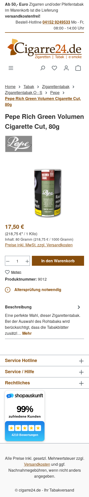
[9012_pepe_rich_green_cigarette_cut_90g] (44, 190)
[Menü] (11, 68)
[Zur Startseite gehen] (44, 49)
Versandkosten (37, 464)
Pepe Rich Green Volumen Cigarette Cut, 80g (43, 101)
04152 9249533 (56, 22)
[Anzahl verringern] (7, 261)
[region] (44, 190)
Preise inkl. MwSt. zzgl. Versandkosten (39, 245)
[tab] (43, 319)
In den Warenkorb (58, 261)
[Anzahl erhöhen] (27, 261)
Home (10, 86)
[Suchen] (42, 68)
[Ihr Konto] (66, 68)
